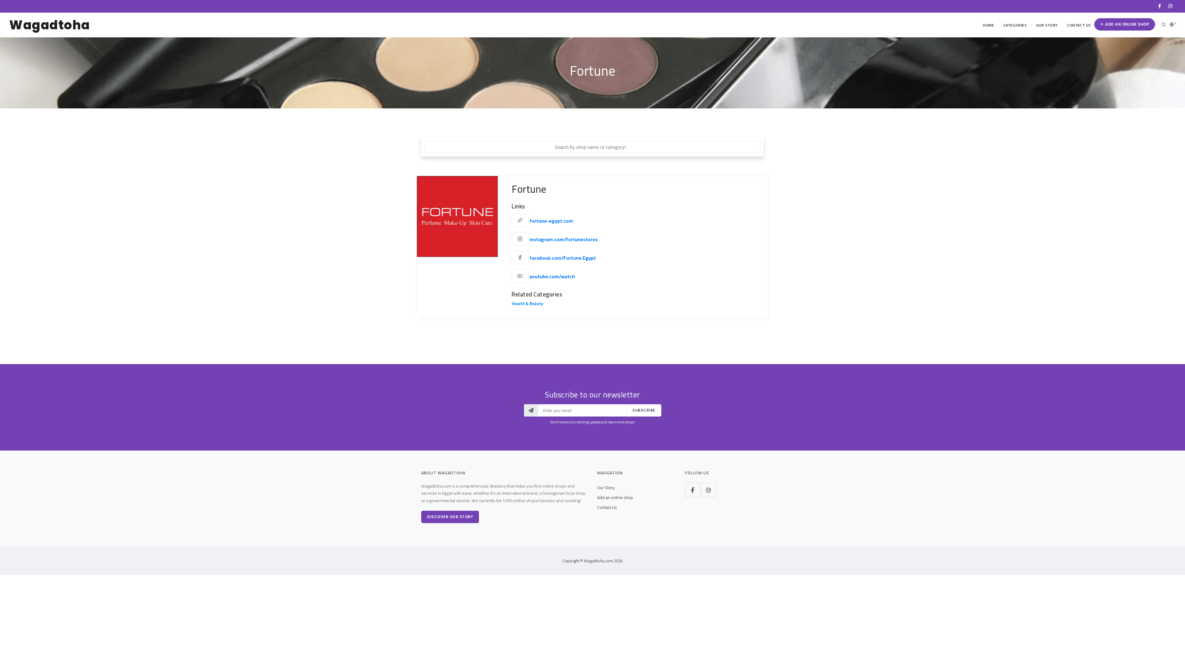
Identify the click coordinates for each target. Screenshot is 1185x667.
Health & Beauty (527, 304)
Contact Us (1079, 25)
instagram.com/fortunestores (564, 239)
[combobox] (592, 147)
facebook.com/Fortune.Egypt (563, 257)
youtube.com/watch (552, 276)
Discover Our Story (450, 516)
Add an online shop (1127, 24)
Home (988, 25)
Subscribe (643, 410)
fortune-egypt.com (551, 220)
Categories (1015, 25)
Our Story (1047, 25)
